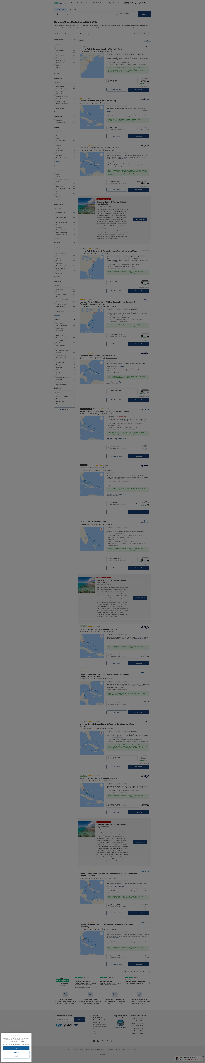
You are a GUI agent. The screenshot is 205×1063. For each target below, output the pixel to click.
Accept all (16, 1048)
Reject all (16, 1052)
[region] (16, 1047)
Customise (16, 1056)
